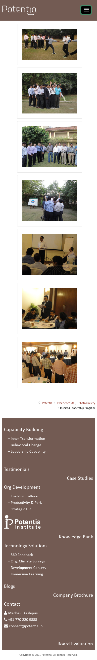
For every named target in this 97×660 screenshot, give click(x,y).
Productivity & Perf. (26, 503)
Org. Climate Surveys (28, 561)
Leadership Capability (28, 452)
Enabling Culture (24, 496)
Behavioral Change (26, 445)
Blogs (9, 586)
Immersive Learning (27, 574)
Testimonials (17, 469)
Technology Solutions (26, 546)
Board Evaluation (75, 644)
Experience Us (65, 403)
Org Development (22, 487)
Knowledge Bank (76, 537)
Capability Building (23, 429)
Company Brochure (73, 595)
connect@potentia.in (26, 626)
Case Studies (80, 478)
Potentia (47, 403)
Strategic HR (21, 509)
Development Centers (28, 568)
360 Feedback (22, 555)
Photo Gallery (87, 403)
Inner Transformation (28, 439)
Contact (12, 604)
